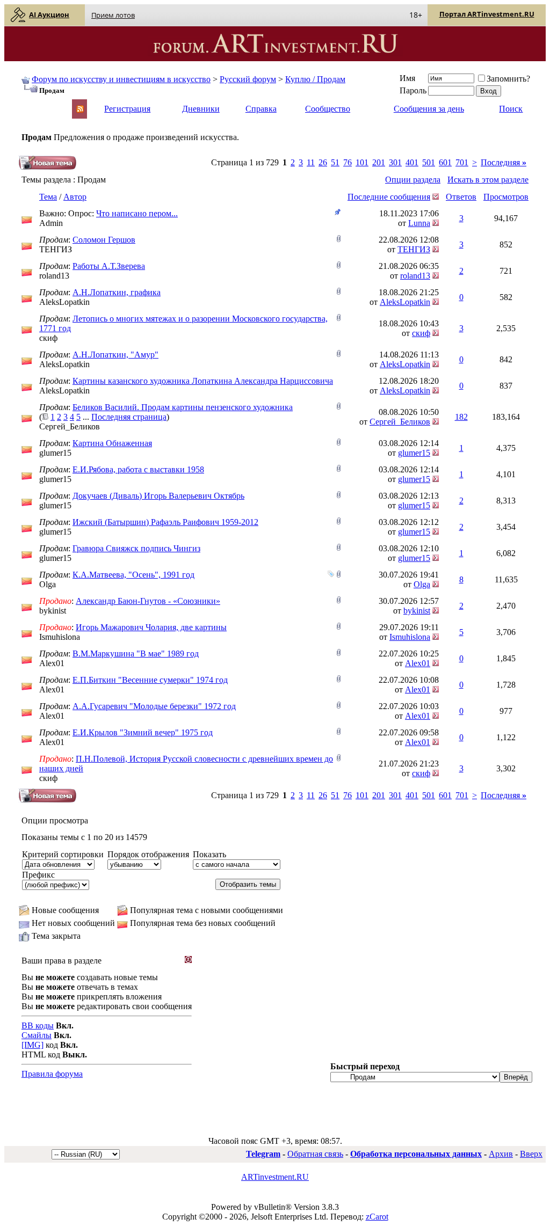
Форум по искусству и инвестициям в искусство (121, 79)
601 (445, 162)
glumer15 (55, 452)
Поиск (511, 108)
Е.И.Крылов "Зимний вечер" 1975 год (143, 732)
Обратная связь (315, 1153)
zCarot (377, 1216)
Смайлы (36, 1035)
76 (347, 162)
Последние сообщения (389, 196)
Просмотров (506, 196)
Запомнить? (508, 78)
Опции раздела (412, 179)
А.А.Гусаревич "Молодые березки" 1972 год (154, 706)
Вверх (531, 1153)
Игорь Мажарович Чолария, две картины (151, 627)
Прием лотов (113, 15)
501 (428, 162)
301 (395, 162)
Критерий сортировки (63, 854)
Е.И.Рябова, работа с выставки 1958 (138, 469)
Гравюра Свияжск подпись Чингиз (136, 548)
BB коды (37, 1025)
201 (378, 162)
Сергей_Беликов (69, 426)
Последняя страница (129, 416)
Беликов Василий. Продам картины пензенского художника (183, 407)
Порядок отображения (148, 854)
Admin (51, 223)
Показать (209, 854)
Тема (48, 196)
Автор (74, 196)
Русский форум (248, 79)
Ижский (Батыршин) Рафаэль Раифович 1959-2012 (165, 522)
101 (362, 162)
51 (335, 162)
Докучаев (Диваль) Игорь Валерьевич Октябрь (158, 495)
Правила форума (52, 1073)
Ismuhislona (59, 636)
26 (323, 162)
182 (461, 416)
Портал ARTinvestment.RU (486, 14)
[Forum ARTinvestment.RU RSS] (80, 109)
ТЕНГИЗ (55, 249)
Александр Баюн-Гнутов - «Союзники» (148, 600)
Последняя (503, 162)
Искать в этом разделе (488, 179)
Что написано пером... (137, 213)
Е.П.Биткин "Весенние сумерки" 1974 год (150, 679)
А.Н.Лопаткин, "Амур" (115, 354)
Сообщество (327, 108)
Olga (47, 584)
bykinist (52, 610)
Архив (501, 1153)
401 (412, 162)
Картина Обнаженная (112, 443)
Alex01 (51, 663)
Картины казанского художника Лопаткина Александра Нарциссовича (203, 380)
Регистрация (127, 108)
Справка (261, 108)
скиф (48, 337)
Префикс (38, 874)
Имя (407, 78)
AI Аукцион (49, 14)
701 (461, 162)
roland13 (54, 275)
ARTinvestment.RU (275, 1176)
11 (311, 162)
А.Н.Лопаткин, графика (117, 292)
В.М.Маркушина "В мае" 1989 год (136, 653)
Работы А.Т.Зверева (109, 266)
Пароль (413, 90)
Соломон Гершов (104, 239)
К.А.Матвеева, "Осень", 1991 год (133, 574)
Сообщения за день (429, 108)
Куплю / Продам (315, 79)
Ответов (461, 196)
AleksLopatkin (64, 301)
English (33, 103)
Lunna (419, 223)
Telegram (263, 1153)
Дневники (201, 108)
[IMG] (32, 1044)
